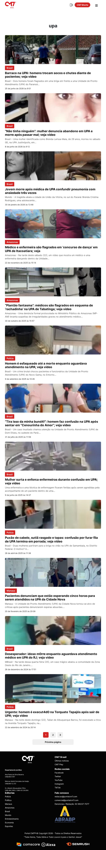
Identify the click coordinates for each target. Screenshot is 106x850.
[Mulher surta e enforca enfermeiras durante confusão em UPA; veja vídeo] (53, 456)
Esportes (9, 826)
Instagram (59, 784)
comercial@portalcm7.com (66, 800)
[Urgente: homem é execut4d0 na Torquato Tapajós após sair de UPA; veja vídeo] (53, 688)
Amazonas (12, 242)
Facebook (59, 773)
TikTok (58, 788)
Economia (9, 822)
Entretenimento (12, 819)
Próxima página (53, 742)
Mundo (8, 815)
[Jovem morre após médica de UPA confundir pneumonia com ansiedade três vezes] (53, 165)
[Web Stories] (71, 5)
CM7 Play (59, 764)
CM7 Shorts (82, 5)
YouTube (58, 780)
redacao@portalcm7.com (66, 796)
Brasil (10, 68)
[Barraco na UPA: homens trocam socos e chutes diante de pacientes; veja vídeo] (53, 49)
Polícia (10, 358)
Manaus (11, 590)
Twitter (58, 776)
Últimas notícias (62, 761)
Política (8, 800)
